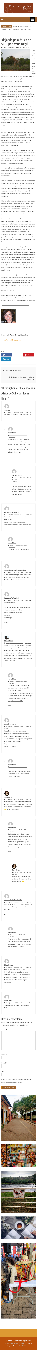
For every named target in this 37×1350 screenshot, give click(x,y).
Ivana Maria (12, 433)
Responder (28, 412)
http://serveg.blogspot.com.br (12, 340)
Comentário (5, 1030)
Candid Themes (24, 1346)
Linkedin (7, 359)
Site (2, 1071)
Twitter (18, 355)
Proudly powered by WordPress (15, 1343)
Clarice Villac (8, 641)
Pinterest (29, 355)
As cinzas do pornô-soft (14, 370)
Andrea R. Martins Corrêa (13, 900)
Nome (4, 1055)
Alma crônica (5, 36)
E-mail (4, 1063)
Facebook (7, 355)
